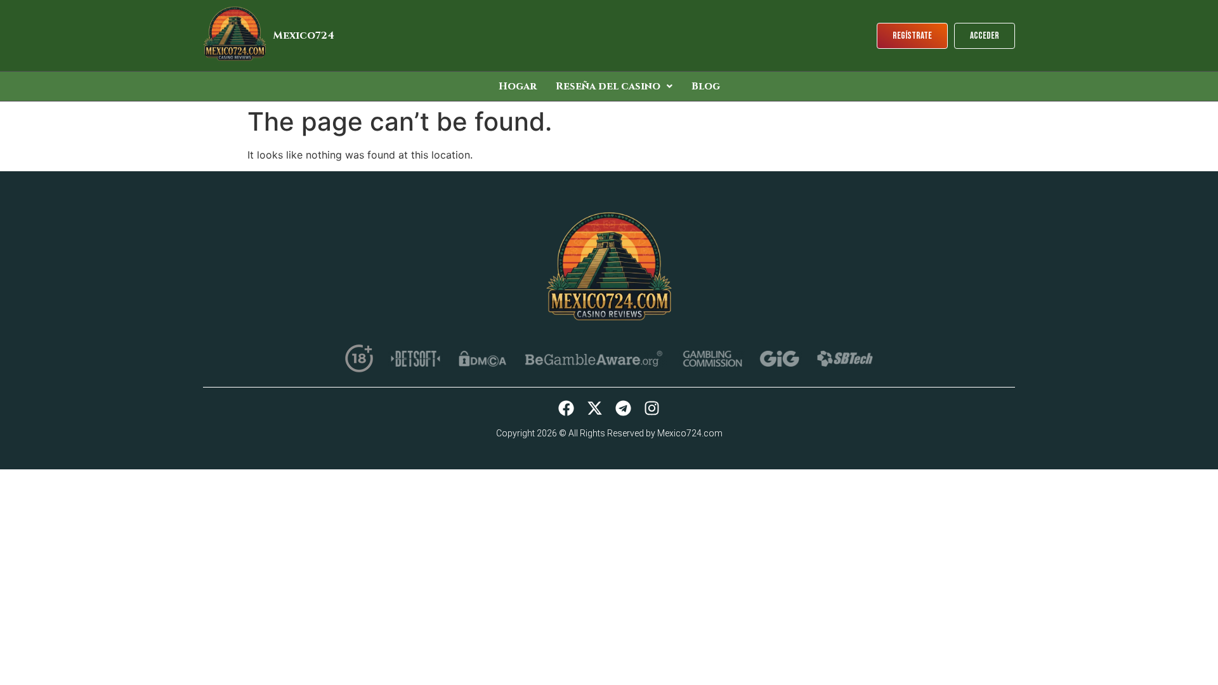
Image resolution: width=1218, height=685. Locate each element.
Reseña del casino (608, 86)
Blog (705, 86)
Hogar (518, 86)
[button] (614, 86)
